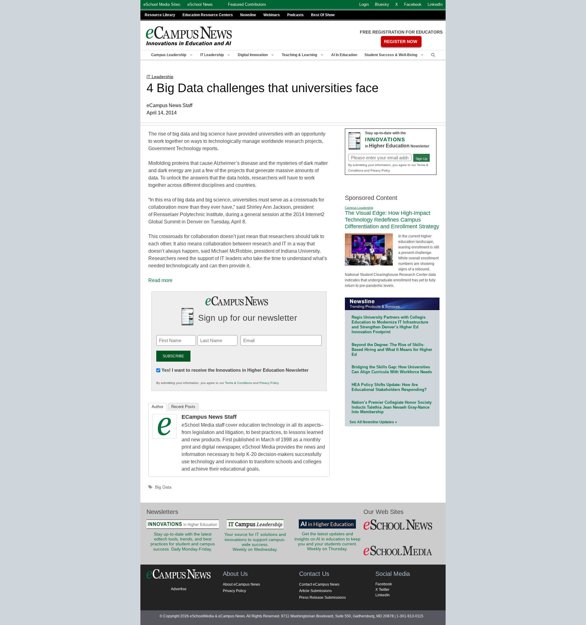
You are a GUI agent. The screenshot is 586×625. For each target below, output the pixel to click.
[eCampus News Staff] (164, 436)
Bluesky (382, 4)
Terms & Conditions (238, 383)
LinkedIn (382, 595)
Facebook (383, 584)
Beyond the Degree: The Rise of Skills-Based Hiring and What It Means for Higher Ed (392, 349)
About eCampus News (241, 584)
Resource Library (160, 15)
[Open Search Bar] (433, 55)
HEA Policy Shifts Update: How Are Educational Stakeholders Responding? (389, 387)
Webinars (271, 15)
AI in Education (344, 55)
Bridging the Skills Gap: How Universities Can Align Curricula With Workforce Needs (392, 369)
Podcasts (295, 15)
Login (364, 4)
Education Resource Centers (208, 15)
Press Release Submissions (322, 597)
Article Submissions (315, 591)
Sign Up (421, 159)
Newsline (248, 15)
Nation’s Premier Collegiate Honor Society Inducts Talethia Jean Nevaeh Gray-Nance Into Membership (392, 407)
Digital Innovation (253, 55)
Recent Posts (183, 406)
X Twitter (382, 589)
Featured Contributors (247, 4)
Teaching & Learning (299, 55)
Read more (160, 280)
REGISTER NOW (400, 41)
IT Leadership (212, 55)
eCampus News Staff (209, 417)
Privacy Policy (268, 383)
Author (157, 406)
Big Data (163, 487)
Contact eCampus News (319, 584)
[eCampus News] (189, 35)
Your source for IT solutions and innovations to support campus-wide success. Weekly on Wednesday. (255, 542)
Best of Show (323, 15)
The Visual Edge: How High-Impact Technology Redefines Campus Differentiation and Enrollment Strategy (392, 219)
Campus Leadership (168, 55)
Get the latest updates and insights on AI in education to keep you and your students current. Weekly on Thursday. (327, 541)
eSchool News (200, 4)
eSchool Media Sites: (162, 4)
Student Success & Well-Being (390, 55)
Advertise (178, 589)
